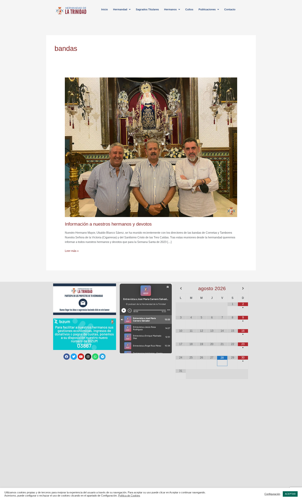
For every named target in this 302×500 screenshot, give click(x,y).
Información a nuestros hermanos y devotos (108, 224)
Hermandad (120, 9)
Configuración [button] (272, 494)
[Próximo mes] (243, 288)
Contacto (229, 9)
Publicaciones (207, 9)
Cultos (189, 9)
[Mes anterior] (181, 288)
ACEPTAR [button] (290, 494)
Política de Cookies (129, 495)
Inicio (104, 9)
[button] (121, 9)
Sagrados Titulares (147, 9)
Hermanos (170, 9)
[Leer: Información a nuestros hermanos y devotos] (151, 147)
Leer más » (72, 250)
